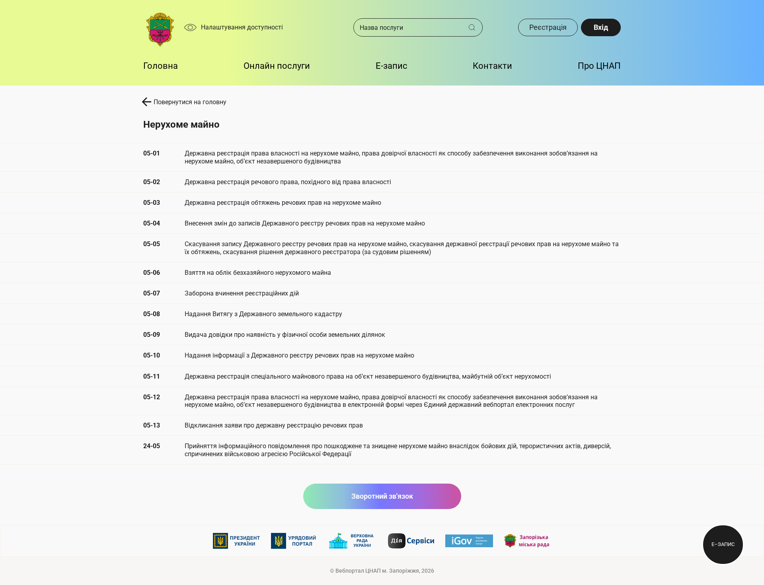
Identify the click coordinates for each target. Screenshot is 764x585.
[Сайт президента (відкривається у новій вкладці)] (237, 541)
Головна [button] (160, 66)
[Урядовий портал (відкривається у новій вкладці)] (295, 541)
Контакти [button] (492, 66)
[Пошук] (475, 27)
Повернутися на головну (190, 102)
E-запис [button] (391, 66)
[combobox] (411, 27)
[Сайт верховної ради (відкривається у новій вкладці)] (353, 541)
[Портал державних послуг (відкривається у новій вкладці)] (469, 540)
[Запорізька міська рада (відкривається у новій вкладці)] (527, 541)
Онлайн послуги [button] (277, 66)
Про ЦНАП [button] (599, 66)
